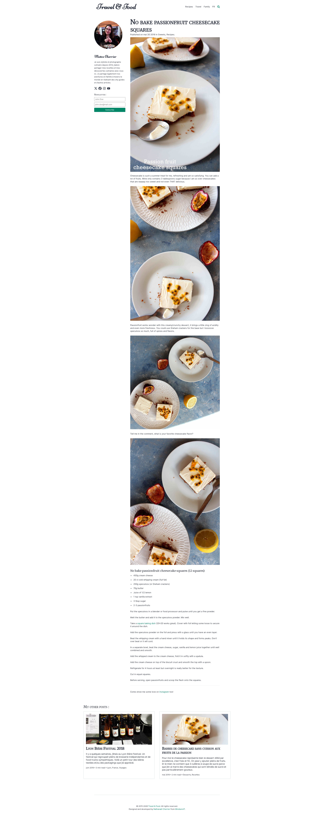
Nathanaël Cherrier (162, 809)
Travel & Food (116, 6)
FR (213, 6)
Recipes (189, 6)
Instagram (164, 692)
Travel (198, 6)
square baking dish (146, 623)
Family (207, 6)
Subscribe (109, 110)
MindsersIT (180, 809)
